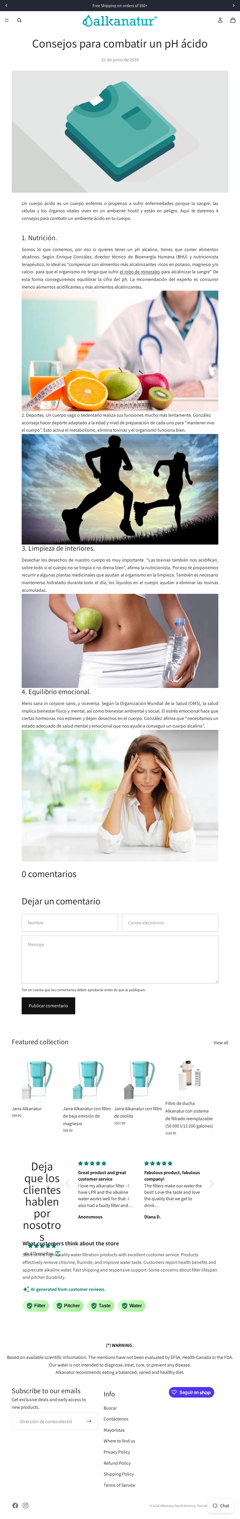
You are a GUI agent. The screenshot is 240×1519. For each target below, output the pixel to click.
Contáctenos (116, 1419)
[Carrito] (233, 20)
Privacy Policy (117, 1452)
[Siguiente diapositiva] (221, 1094)
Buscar (110, 1408)
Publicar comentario (48, 1006)
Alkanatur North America (178, 1505)
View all (221, 1043)
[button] (69, 1183)
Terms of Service (119, 1485)
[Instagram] (25, 1505)
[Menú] (6, 20)
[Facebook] (15, 1505)
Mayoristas (114, 1430)
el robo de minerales (140, 272)
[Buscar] (19, 20)
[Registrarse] (89, 1421)
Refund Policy (117, 1463)
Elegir (56, 1093)
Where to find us (119, 1441)
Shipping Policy (119, 1474)
